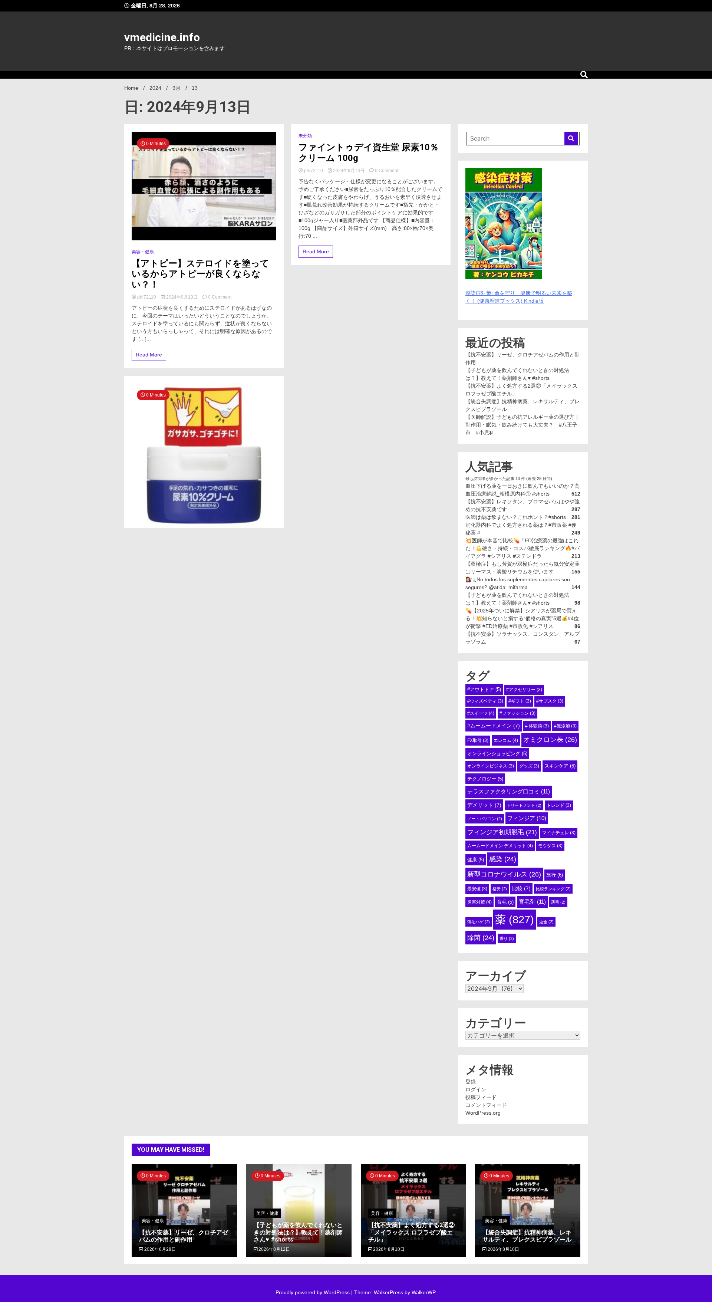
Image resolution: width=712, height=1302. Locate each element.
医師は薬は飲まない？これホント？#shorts (515, 517)
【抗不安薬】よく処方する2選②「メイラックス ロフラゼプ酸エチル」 (411, 1232)
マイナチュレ (559, 833)
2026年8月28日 (159, 1249)
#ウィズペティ (485, 701)
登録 (470, 1082)
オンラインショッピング (497, 753)
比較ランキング (553, 889)
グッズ (529, 766)
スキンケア (560, 766)
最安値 (477, 889)
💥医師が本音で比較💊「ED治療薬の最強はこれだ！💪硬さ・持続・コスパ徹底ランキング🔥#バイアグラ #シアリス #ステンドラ (522, 548)
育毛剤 (532, 901)
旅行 (554, 875)
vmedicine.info (162, 37)
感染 (502, 859)
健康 (475, 859)
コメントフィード (486, 1105)
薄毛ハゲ (478, 922)
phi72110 (146, 297)
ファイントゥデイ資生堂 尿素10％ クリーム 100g (369, 152)
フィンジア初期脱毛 (502, 832)
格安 (499, 889)
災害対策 (479, 902)
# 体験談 (537, 726)
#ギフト (519, 701)
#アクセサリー (524, 689)
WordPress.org (483, 1113)
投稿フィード (481, 1097)
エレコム (506, 740)
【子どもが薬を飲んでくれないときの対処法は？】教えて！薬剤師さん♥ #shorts (298, 1232)
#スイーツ (480, 713)
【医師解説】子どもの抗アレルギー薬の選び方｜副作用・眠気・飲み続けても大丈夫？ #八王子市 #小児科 (522, 424)
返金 (546, 922)
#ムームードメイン (493, 726)
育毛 (505, 902)
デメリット (484, 805)
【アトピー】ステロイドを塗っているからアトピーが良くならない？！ (200, 274)
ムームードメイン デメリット (500, 845)
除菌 (480, 937)
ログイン (475, 1089)
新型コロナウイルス (504, 874)
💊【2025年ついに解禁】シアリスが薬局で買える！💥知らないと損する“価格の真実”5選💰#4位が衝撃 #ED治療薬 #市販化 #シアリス (522, 618)
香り (507, 938)
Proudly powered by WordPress (313, 1292)
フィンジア (526, 818)
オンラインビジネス (490, 766)
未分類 (305, 135)
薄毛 (558, 902)
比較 (521, 888)
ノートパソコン (484, 818)
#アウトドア (484, 689)
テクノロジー (485, 779)
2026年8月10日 (388, 1249)
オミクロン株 (550, 739)
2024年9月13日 (182, 297)
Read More (149, 355)
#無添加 (565, 726)
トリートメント (524, 805)
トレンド (559, 805)
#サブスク (549, 701)
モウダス (550, 846)
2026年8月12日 (273, 1249)
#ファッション (517, 713)
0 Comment (219, 297)
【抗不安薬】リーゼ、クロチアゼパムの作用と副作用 (183, 1236)
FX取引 (477, 740)
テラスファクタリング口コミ (508, 791)
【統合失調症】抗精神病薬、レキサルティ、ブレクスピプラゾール (526, 1236)
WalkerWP (423, 1292)
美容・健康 (143, 251)
